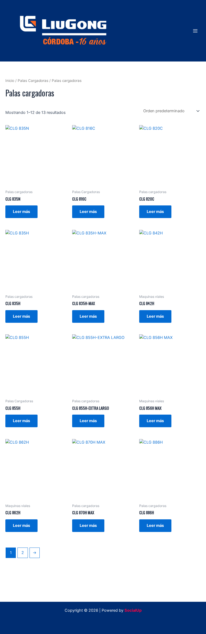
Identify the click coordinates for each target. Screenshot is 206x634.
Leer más (21, 211)
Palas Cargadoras (33, 80)
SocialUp (133, 610)
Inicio (9, 80)
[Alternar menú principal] (195, 30)
